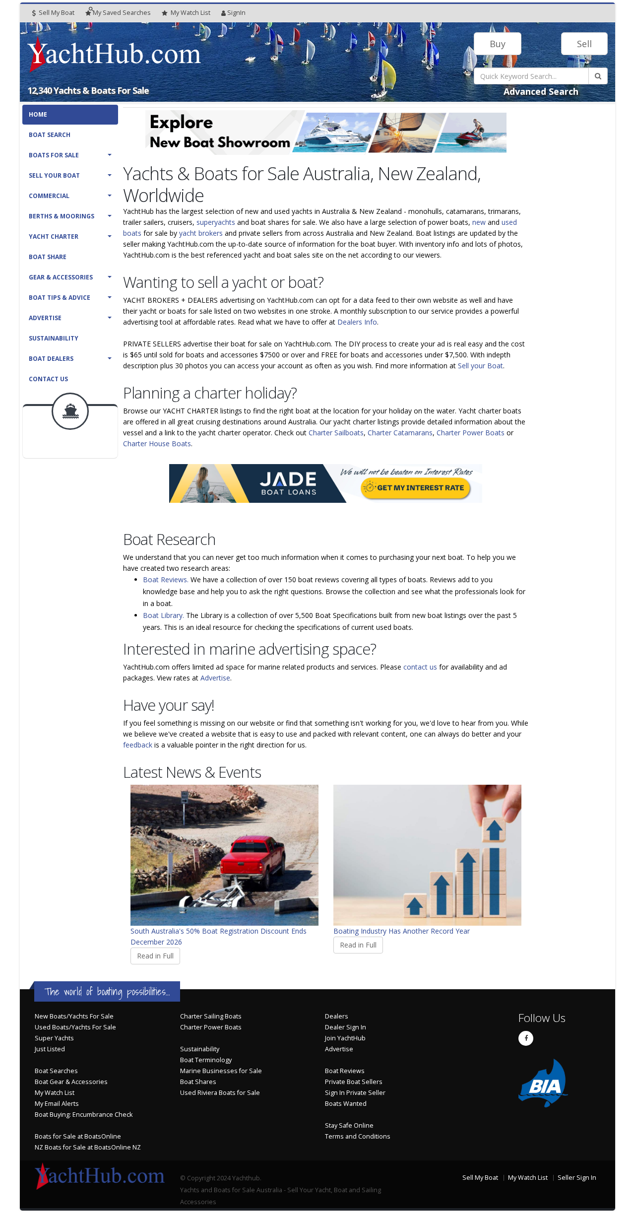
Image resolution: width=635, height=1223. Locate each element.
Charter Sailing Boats (211, 1016)
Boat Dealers (51, 358)
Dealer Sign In (345, 1027)
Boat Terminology (206, 1060)
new (479, 222)
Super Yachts (54, 1038)
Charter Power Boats (471, 432)
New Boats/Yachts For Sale (74, 1016)
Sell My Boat (55, 12)
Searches (122, 12)
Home (38, 114)
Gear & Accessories (61, 277)
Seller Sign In (577, 1177)
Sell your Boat (480, 365)
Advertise (45, 318)
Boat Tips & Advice (59, 297)
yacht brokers (201, 233)
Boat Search (49, 135)
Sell (584, 44)
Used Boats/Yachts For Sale (75, 1027)
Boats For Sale (54, 155)
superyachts (215, 222)
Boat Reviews (345, 1071)
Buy (497, 44)
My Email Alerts (57, 1103)
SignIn (236, 12)
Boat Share (47, 257)
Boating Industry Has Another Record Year (401, 931)
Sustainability (53, 338)
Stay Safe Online (349, 1125)
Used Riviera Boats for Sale (220, 1092)
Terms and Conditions (357, 1136)
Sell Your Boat (54, 175)
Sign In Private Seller (355, 1092)
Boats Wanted (346, 1103)
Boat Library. (163, 615)
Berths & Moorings (61, 216)
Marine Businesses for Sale (221, 1071)
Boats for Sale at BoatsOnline (78, 1136)
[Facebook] (525, 1038)
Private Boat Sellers (353, 1082)
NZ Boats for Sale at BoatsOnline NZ (88, 1147)
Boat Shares (198, 1082)
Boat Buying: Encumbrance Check (83, 1114)
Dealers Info (357, 322)
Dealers (336, 1016)
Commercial (49, 196)
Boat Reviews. (166, 579)
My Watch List (54, 1092)
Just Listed (50, 1049)
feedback (137, 744)
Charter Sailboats (336, 432)
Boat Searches (56, 1071)
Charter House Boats (157, 443)
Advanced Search (541, 91)
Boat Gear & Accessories (71, 1082)
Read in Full (155, 955)
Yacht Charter (53, 236)
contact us (420, 667)
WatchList (190, 12)
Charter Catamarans (400, 432)
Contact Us (48, 379)
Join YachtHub (345, 1038)
